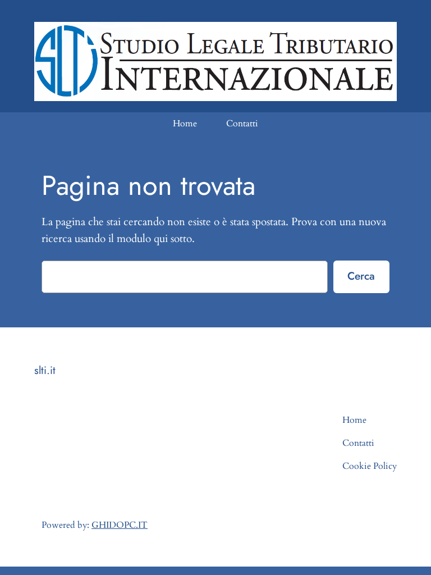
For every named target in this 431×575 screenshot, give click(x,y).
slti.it (45, 370)
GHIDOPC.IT (119, 525)
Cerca (361, 276)
